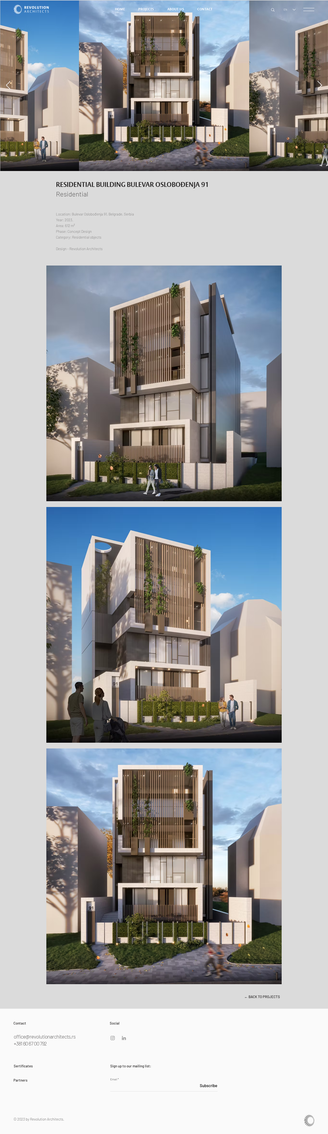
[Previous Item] (8, 85)
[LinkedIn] (124, 1038)
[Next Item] (319, 85)
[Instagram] (112, 1038)
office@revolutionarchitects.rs (44, 1036)
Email (113, 1079)
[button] (308, 9)
